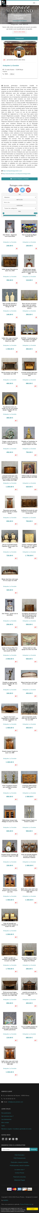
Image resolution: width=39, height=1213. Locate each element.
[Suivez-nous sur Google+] (6, 1139)
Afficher (12, 74)
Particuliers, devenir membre (19, 1162)
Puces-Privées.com (26, 1204)
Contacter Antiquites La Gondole (20, 178)
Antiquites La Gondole (11, 65)
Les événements (6, 1119)
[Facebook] (10, 190)
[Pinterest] (28, 190)
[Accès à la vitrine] (33, 375)
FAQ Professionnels (19, 1158)
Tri (19, 194)
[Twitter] (22, 190)
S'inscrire (33, 1149)
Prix (19, 211)
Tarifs (3, 1125)
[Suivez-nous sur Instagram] (16, 1139)
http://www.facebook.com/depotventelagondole (16, 173)
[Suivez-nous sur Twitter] (9, 1139)
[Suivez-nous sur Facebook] (2, 1139)
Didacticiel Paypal (19, 1180)
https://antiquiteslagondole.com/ (12, 171)
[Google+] (16, 190)
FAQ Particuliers (19, 1155)
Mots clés (20, 199)
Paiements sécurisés (19, 1177)
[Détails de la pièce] (25, 375)
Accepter (32, 1208)
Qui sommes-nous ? (7, 1116)
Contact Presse (19, 1173)
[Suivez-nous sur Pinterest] (13, 1139)
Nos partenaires (6, 1113)
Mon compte (5, 1122)
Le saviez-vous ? (19, 1169)
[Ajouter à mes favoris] (29, 375)
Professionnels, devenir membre (19, 1165)
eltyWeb (5, 1200)
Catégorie (20, 205)
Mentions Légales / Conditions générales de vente (16, 1129)
